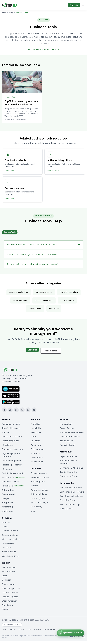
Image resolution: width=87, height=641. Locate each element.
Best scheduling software (72, 492)
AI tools (34, 485)
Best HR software (68, 500)
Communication (9, 494)
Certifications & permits (13, 473)
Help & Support (9, 567)
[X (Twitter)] (28, 409)
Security (6, 609)
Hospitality (36, 428)
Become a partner (10, 556)
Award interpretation (12, 436)
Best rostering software (71, 487)
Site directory (8, 605)
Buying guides (66, 508)
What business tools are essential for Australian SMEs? (33, 244)
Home (3, 13)
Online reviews (8, 543)
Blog (11, 13)
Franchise (35, 424)
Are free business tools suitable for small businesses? (32, 264)
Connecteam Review (70, 436)
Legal (29, 629)
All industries (37, 461)
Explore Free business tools (42, 49)
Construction (37, 457)
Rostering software (11, 424)
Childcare (35, 440)
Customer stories (10, 535)
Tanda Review (66, 440)
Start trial (73, 5)
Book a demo (50, 350)
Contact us (7, 580)
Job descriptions (39, 494)
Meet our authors (10, 530)
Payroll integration (10, 440)
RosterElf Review (67, 445)
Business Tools (10, 232)
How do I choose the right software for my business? (32, 254)
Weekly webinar (9, 601)
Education (35, 453)
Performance (13, 477)
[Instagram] (16, 409)
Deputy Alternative (68, 456)
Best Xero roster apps (70, 504)
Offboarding (8, 490)
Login (4, 575)
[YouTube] (22, 409)
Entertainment (37, 449)
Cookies (21, 629)
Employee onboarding (12, 449)
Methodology (66, 424)
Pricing (5, 526)
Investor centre (9, 551)
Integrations (7, 502)
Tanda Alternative (68, 472)
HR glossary (36, 506)
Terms (4, 629)
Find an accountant (40, 477)
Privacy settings (49, 629)
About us (6, 522)
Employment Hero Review (72, 432)
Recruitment (12, 485)
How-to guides (38, 498)
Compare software (69, 476)
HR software (7, 445)
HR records (7, 469)
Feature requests (10, 596)
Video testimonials (11, 539)
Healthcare (36, 432)
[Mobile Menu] (83, 5)
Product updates (10, 592)
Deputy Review (67, 428)
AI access (37, 629)
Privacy (12, 629)
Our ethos (6, 547)
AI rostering (7, 506)
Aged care (36, 445)
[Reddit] (34, 409)
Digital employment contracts (11, 455)
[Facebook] (4, 409)
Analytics (6, 498)
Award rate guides (39, 490)
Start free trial (8, 571)
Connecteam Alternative (71, 468)
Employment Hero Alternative (68, 462)
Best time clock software (71, 496)
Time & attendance (11, 428)
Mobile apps (7, 511)
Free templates (38, 481)
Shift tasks (7, 432)
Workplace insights (40, 502)
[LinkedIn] (10, 409)
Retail (33, 436)
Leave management (11, 460)
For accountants (39, 473)
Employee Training (10, 481)
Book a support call (11, 588)
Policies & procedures (12, 464)
